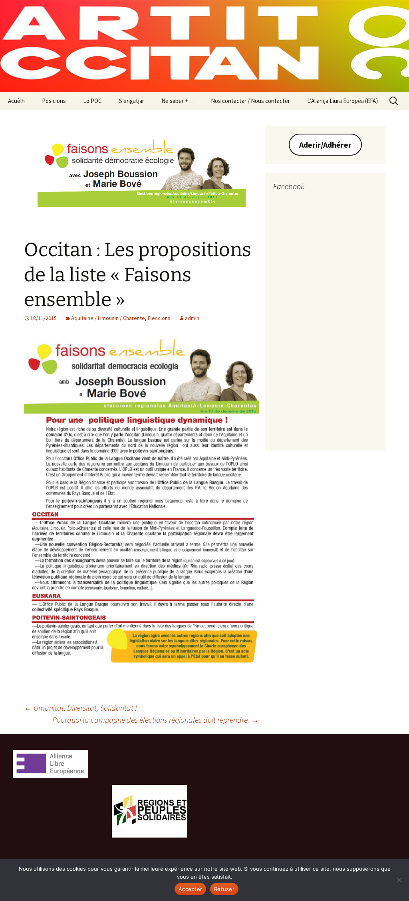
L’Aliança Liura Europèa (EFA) (342, 101)
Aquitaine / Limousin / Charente (108, 318)
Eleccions (159, 318)
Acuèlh (16, 101)
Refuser (224, 889)
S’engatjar (131, 101)
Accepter (190, 889)
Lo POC (92, 101)
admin (192, 318)
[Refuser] (399, 880)
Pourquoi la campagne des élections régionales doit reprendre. (155, 720)
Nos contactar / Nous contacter (250, 101)
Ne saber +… (177, 101)
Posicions (54, 101)
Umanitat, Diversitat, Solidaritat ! (80, 708)
